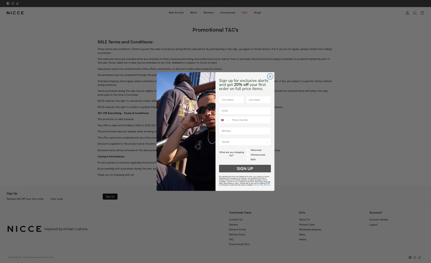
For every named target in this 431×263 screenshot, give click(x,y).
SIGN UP (245, 168)
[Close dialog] (270, 76)
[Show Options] (267, 141)
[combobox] (224, 120)
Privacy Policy (259, 185)
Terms (268, 185)
